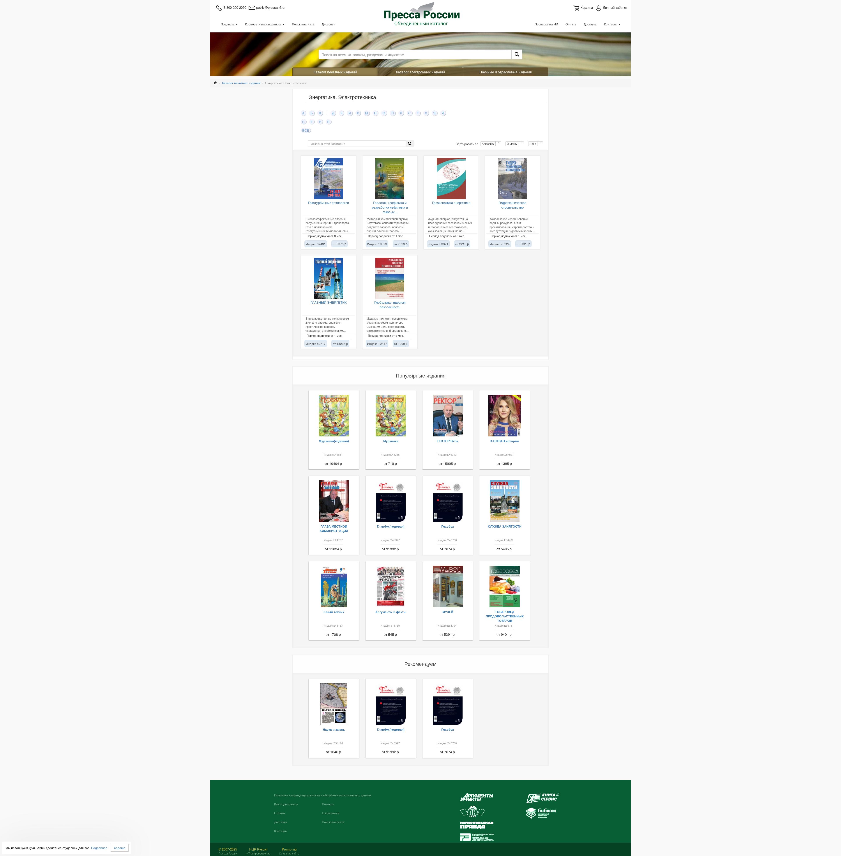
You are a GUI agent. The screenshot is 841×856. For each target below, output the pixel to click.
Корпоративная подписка (263, 24)
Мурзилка (390, 441)
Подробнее (99, 847)
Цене (533, 143)
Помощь (328, 804)
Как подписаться (286, 804)
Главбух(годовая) (391, 526)
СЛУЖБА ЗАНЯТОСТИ (504, 526)
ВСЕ (305, 130)
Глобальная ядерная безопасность (390, 304)
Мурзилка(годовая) (334, 441)
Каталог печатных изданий (335, 71)
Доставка (590, 24)
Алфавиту (488, 143)
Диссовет (328, 24)
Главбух (447, 526)
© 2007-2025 (228, 849)
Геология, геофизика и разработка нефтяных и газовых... (390, 207)
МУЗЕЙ (447, 612)
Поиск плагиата (303, 24)
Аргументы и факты (390, 612)
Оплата (570, 24)
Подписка (228, 24)
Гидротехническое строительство (512, 204)
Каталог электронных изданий (420, 71)
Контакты (611, 24)
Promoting (289, 849)
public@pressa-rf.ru (270, 7)
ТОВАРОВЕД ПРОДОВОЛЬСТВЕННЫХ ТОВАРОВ (505, 616)
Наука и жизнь (334, 729)
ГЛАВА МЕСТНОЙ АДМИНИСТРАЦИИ (334, 528)
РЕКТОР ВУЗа (447, 441)
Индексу (512, 143)
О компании (330, 813)
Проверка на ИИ (546, 24)
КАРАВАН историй (504, 441)
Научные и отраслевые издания (505, 71)
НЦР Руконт (258, 849)
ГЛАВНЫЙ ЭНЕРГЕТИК (329, 302)
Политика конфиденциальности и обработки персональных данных (322, 795)
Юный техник (333, 612)
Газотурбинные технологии (328, 202)
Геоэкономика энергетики (451, 202)
